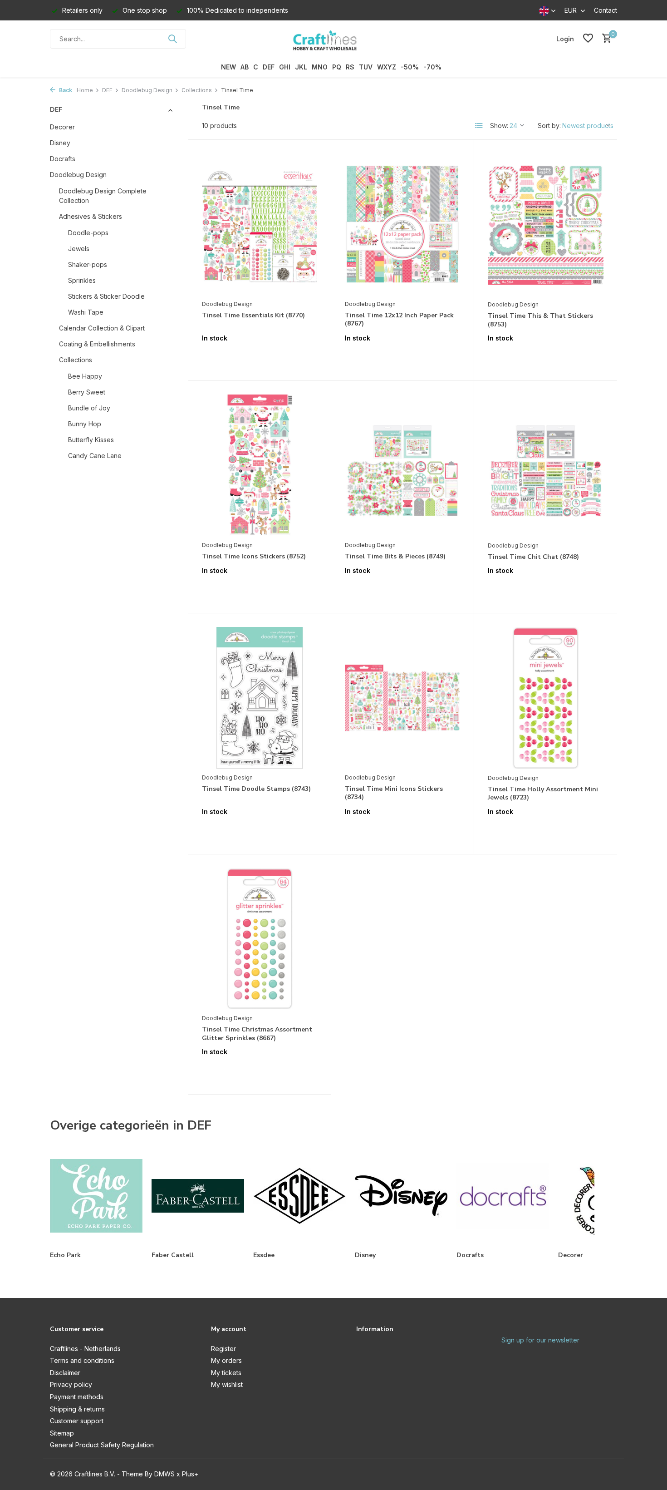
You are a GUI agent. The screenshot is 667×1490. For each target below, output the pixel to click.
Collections (196, 90)
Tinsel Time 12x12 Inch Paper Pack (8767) (399, 319)
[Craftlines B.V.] (333, 38)
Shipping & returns (77, 1409)
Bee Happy (85, 376)
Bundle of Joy (89, 408)
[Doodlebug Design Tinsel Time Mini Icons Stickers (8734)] (402, 698)
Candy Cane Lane (95, 455)
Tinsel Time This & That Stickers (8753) (540, 320)
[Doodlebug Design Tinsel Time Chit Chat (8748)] (545, 466)
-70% (432, 67)
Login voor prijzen (260, 357)
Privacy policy (71, 1384)
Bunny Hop (84, 424)
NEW (228, 67)
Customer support (76, 1421)
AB (244, 67)
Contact (605, 10)
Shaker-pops (87, 264)
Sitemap (62, 1433)
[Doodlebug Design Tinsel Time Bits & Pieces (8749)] (402, 465)
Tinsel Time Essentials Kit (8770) (253, 315)
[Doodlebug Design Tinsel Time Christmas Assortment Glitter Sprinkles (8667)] (259, 939)
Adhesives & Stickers (90, 216)
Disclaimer (65, 1373)
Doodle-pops (88, 233)
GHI (284, 67)
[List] (479, 126)
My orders (226, 1360)
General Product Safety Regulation (102, 1445)
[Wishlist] (588, 38)
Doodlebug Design (147, 90)
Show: (499, 125)
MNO (320, 67)
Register (223, 1348)
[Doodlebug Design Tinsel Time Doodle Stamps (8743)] (259, 698)
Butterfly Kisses (91, 440)
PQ (336, 67)
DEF (269, 67)
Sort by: (549, 125)
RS (350, 67)
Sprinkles (82, 280)
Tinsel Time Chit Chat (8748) (533, 557)
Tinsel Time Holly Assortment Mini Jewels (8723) (543, 793)
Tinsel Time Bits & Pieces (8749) (395, 557)
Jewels (78, 248)
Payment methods (76, 1397)
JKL (301, 67)
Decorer (62, 127)
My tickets (226, 1373)
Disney (60, 143)
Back (65, 90)
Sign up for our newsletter (540, 1340)
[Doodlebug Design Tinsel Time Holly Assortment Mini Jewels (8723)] (545, 698)
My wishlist (227, 1384)
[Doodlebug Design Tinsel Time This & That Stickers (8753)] (545, 224)
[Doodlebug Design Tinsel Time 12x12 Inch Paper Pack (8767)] (402, 224)
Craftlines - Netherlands (85, 1348)
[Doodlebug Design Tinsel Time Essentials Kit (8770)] (259, 224)
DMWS (164, 1474)
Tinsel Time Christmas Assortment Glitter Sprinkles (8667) (257, 1034)
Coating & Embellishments (97, 344)
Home (85, 90)
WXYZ (386, 67)
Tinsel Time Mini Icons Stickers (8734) (394, 793)
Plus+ (190, 1474)
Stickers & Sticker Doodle (106, 296)
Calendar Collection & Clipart (102, 328)
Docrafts (62, 159)
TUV (366, 67)
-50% (410, 67)
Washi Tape (85, 312)
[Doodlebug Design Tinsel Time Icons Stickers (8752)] (259, 465)
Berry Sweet (86, 392)
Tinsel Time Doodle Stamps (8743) (256, 789)
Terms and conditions (82, 1360)
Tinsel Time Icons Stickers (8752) (254, 557)
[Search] (172, 38)
